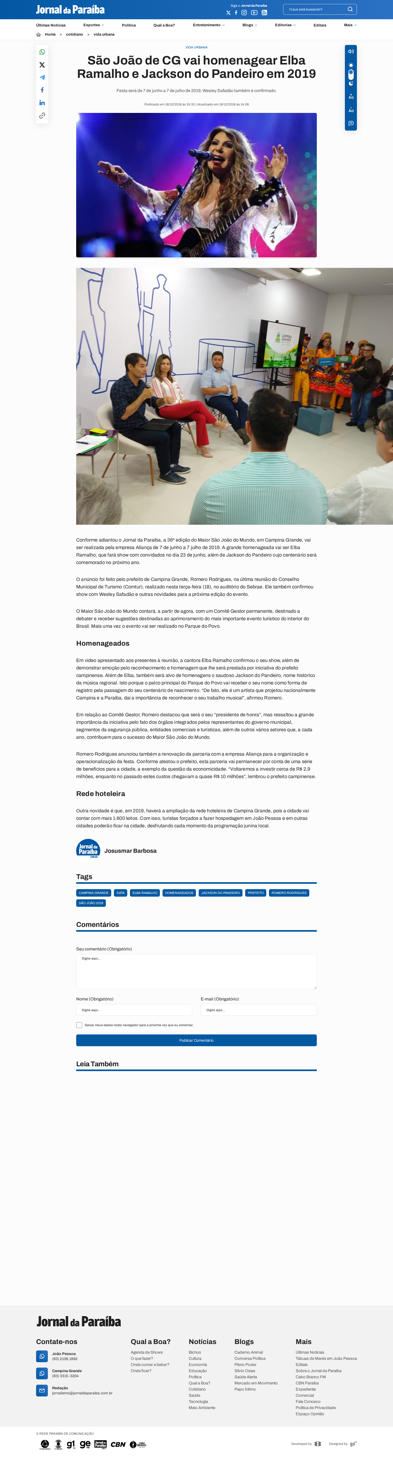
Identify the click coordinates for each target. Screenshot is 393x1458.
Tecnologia (198, 1402)
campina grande (94, 893)
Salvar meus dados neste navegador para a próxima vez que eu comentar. (139, 1025)
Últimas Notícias (51, 25)
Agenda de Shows (147, 1352)
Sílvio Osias (244, 1371)
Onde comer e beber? (150, 1365)
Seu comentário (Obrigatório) (104, 949)
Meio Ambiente (202, 1408)
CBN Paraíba (307, 1383)
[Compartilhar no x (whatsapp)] (42, 65)
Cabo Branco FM (311, 1377)
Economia (198, 1365)
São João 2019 (91, 903)
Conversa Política (249, 1359)
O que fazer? (142, 1359)
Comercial (305, 1396)
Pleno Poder (245, 1365)
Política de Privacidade (316, 1408)
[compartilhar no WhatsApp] (42, 52)
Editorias (283, 25)
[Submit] (350, 9)
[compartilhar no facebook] (42, 90)
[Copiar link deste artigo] (42, 116)
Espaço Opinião (310, 1414)
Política (129, 25)
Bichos (195, 1352)
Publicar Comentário (196, 1040)
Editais (320, 25)
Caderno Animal (248, 1352)
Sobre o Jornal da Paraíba (318, 1371)
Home (50, 34)
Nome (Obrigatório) (95, 999)
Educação (198, 1371)
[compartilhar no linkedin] (42, 103)
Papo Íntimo (245, 1389)
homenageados (179, 893)
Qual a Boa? (164, 25)
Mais (348, 25)
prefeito (256, 893)
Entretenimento (207, 25)
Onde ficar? (141, 1371)
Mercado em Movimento (256, 1383)
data (121, 893)
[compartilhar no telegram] (42, 78)
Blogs (247, 25)
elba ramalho (145, 893)
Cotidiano (197, 1389)
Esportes (91, 25)
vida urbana (104, 34)
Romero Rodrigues (289, 893)
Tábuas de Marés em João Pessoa (326, 1359)
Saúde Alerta (245, 1377)
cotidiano (74, 34)
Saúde (194, 1396)
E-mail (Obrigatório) (220, 999)
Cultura (195, 1359)
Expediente (306, 1389)
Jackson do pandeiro (220, 893)
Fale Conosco (308, 1402)
